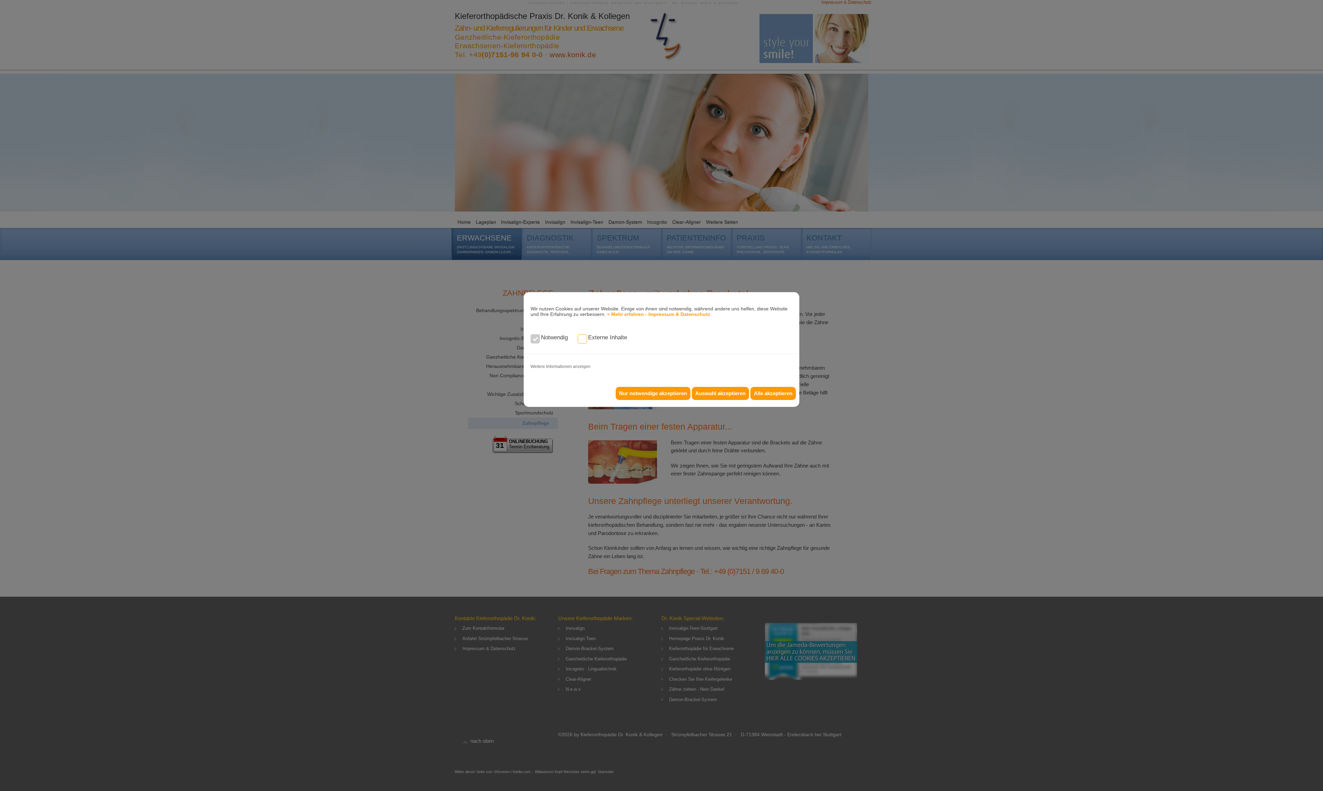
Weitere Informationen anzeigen (561, 366)
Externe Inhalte (607, 337)
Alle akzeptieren (773, 393)
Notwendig (554, 337)
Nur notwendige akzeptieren (653, 393)
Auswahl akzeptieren (720, 393)
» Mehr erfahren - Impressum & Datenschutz (658, 314)
